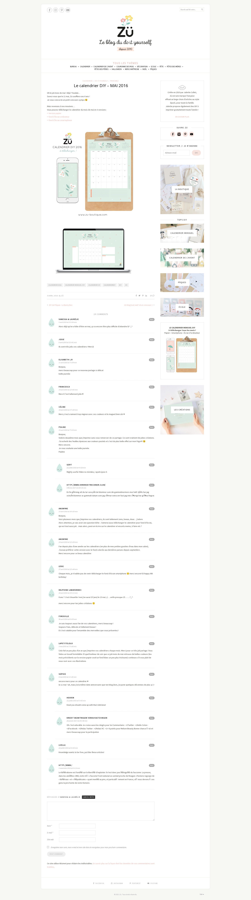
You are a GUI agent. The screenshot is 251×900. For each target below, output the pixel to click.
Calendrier (85, 66)
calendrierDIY (109, 285)
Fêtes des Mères (174, 66)
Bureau (73, 66)
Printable (114, 81)
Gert (69, 465)
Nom (49, 826)
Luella (62, 745)
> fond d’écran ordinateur (58, 116)
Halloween (117, 69)
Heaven (70, 697)
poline (62, 427)
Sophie (62, 674)
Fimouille (64, 616)
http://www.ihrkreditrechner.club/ (86, 485)
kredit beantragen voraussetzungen (87, 718)
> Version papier (54, 113)
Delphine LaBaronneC (70, 590)
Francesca (64, 387)
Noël (144, 69)
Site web (50, 839)
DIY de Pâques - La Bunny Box (60, 305)
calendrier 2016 (55, 285)
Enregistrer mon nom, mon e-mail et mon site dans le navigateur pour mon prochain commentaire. (89, 847)
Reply (151, 319)
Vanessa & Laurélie (69, 319)
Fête (162, 66)
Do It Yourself (101, 81)
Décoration (142, 66)
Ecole (153, 66)
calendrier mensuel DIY (75, 285)
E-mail (50, 832)
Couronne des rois (125, 66)
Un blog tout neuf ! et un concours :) (138, 305)
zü (126, 285)
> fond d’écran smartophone (59, 120)
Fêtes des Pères (101, 69)
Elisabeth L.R (66, 359)
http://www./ (65, 765)
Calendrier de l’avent (103, 66)
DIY (120, 285)
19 (151, 295)
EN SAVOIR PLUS (182, 116)
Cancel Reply (88, 797)
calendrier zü (94, 285)
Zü (62, 296)
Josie (61, 339)
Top (201, 894)
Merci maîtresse (132, 69)
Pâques (153, 69)
